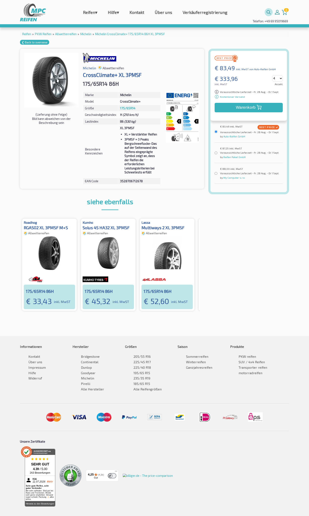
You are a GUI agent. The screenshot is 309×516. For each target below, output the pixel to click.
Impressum (37, 367)
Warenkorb (246, 107)
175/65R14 (127, 108)
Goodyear (88, 373)
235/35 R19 (141, 378)
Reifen (90, 12)
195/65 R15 (141, 373)
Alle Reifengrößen (147, 389)
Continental (89, 362)
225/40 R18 (142, 367)
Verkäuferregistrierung (205, 12)
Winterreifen (196, 362)
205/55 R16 (142, 356)
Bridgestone (90, 356)
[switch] (112, 475)
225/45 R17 (142, 362)
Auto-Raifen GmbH (234, 136)
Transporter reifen (253, 367)
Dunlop (86, 367)
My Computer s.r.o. (234, 177)
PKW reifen (247, 356)
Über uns (163, 12)
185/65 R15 (141, 384)
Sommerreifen (197, 356)
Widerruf (35, 378)
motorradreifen (250, 373)
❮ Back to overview (35, 42)
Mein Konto (277, 12)
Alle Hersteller (92, 389)
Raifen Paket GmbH (234, 156)
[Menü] (116, 472)
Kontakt (136, 12)
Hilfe (113, 12)
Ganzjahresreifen (199, 367)
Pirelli (85, 384)
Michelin (87, 378)
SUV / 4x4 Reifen (252, 362)
